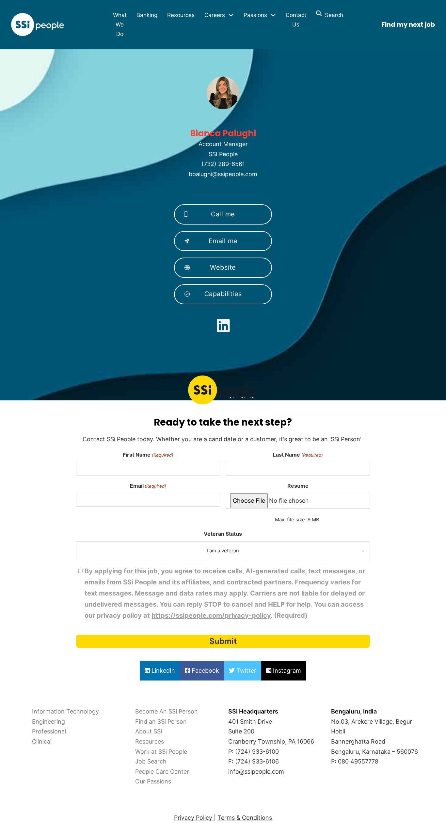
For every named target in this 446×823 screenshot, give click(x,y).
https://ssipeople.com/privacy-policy (211, 615)
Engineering (48, 721)
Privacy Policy (194, 817)
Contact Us (296, 20)
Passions (255, 15)
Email (148, 485)
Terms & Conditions (244, 817)
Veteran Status (223, 533)
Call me (223, 214)
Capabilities (223, 294)
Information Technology (65, 711)
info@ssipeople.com (256, 771)
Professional (49, 731)
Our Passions (153, 781)
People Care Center (162, 771)
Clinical (42, 741)
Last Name (298, 454)
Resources (181, 15)
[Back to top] (23, 803)
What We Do (120, 24)
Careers (214, 15)
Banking (146, 15)
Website (223, 267)
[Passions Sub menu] (273, 15)
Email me (223, 241)
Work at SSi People (161, 751)
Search (332, 15)
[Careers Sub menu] (231, 15)
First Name (148, 454)
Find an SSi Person (161, 721)
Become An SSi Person (166, 711)
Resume (298, 485)
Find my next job (408, 24)
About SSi (148, 731)
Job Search (151, 761)
